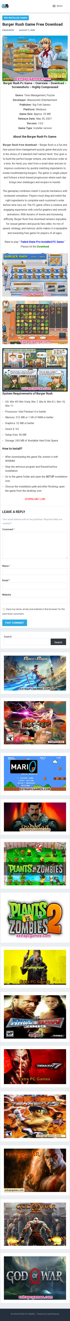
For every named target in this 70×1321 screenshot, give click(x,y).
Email (6, 580)
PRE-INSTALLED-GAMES (15, 18)
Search (8, 636)
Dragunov (8, 30)
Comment (8, 529)
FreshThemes (52, 1314)
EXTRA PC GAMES (26, 1314)
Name (6, 566)
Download (43, 246)
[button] (58, 6)
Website (6, 594)
